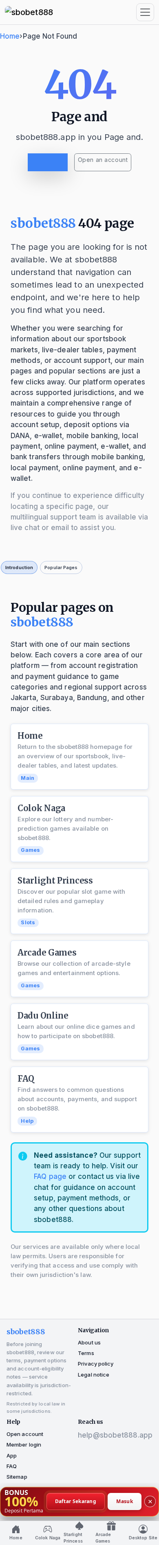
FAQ (12, 1466)
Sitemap (17, 1476)
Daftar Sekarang (76, 1501)
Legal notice (93, 1374)
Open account (25, 1434)
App (12, 1455)
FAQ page (50, 1176)
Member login (24, 1444)
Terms (86, 1353)
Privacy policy (95, 1363)
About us (89, 1342)
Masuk (124, 1501)
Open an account (103, 159)
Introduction (19, 567)
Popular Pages (60, 567)
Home (10, 36)
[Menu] (145, 12)
